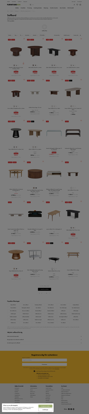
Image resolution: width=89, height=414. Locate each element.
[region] (28, 407)
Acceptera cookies (45, 406)
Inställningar (45, 409)
